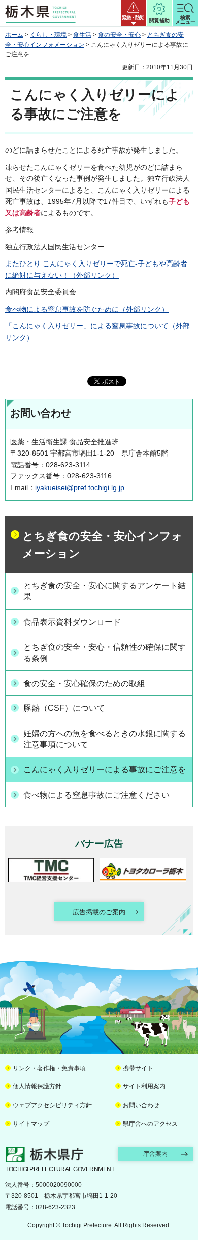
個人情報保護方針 (37, 1086)
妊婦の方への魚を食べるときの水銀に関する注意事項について (104, 739)
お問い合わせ (141, 1105)
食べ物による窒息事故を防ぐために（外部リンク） (87, 309)
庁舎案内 (155, 1153)
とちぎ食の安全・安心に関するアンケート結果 (104, 591)
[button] (133, 13)
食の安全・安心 (119, 35)
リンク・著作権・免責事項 (49, 1068)
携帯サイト (138, 1068)
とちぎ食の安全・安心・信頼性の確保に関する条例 (104, 652)
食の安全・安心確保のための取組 (84, 683)
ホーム (14, 35)
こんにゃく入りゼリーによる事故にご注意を (104, 769)
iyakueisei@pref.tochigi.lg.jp (79, 487)
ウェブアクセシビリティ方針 (52, 1105)
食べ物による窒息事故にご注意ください (96, 795)
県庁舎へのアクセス (150, 1124)
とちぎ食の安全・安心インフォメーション (102, 545)
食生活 (82, 35)
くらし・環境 (48, 35)
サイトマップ (31, 1124)
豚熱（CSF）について (64, 708)
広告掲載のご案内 (99, 912)
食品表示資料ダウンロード (72, 622)
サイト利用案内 (144, 1086)
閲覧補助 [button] (159, 20)
